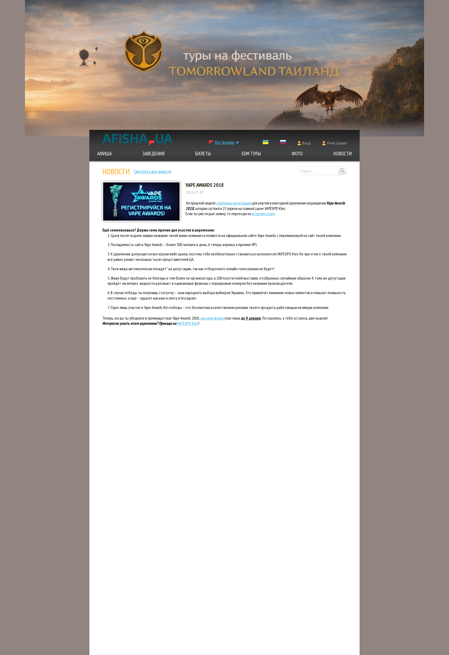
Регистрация (337, 142)
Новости (342, 153)
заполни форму (212, 318)
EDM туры (251, 153)
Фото (297, 153)
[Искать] (342, 171)
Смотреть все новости (152, 171)
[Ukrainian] (265, 143)
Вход (306, 142)
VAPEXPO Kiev (187, 323)
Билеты (203, 153)
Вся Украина (224, 142)
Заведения (153, 153)
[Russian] (283, 143)
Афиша (104, 153)
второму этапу (263, 213)
